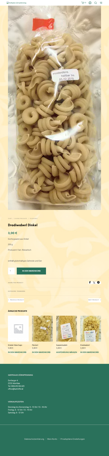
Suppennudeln (61, 345)
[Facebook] (91, 283)
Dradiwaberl (85, 345)
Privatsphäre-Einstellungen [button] (72, 439)
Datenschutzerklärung (34, 439)
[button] (83, 2)
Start (10, 218)
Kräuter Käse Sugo (15, 345)
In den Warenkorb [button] (17, 352)
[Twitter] (95, 283)
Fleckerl (35, 345)
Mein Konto (52, 439)
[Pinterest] (99, 283)
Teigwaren (33, 218)
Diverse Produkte (20, 218)
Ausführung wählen (66, 352)
